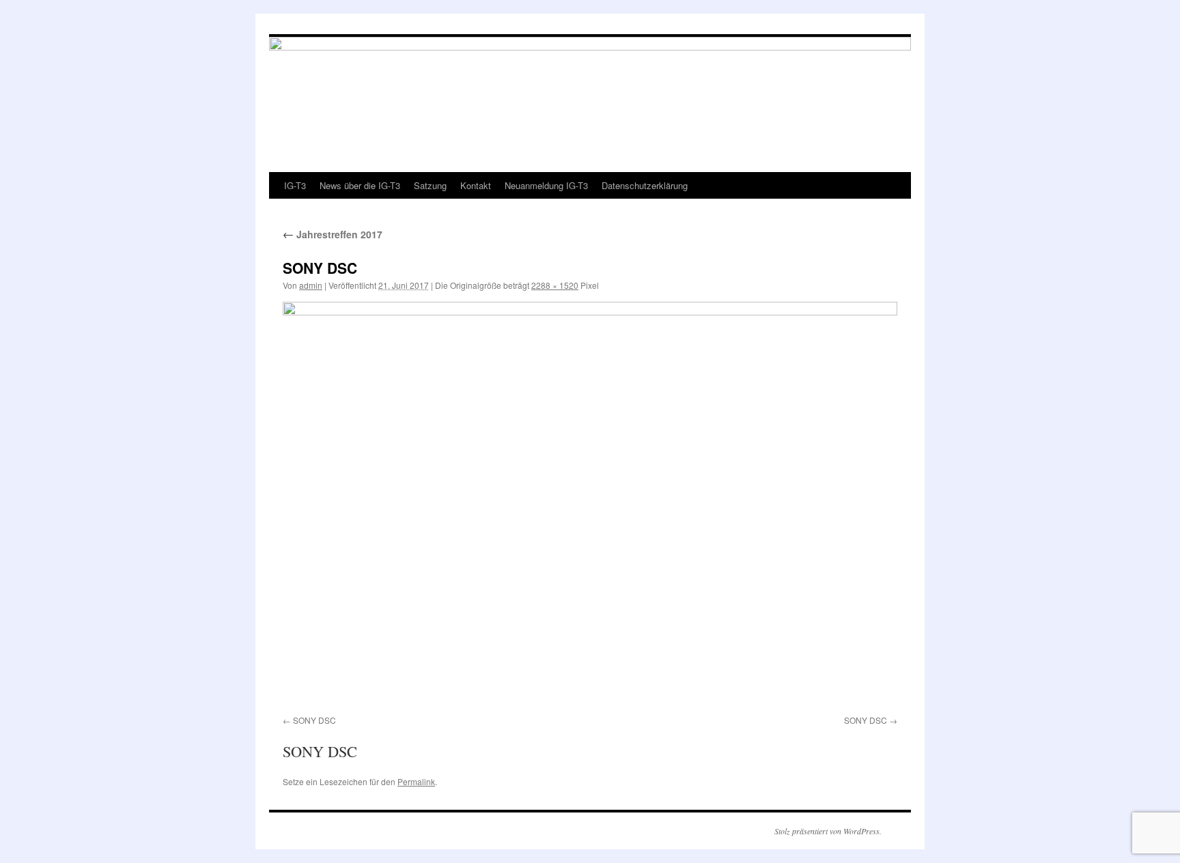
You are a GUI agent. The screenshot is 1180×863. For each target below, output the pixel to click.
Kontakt (475, 185)
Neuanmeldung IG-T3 (546, 185)
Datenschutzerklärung (645, 185)
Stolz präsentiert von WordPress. (828, 830)
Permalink (416, 781)
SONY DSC (314, 720)
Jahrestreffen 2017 (332, 234)
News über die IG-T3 (360, 185)
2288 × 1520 (554, 285)
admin (310, 285)
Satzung (430, 185)
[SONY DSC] (590, 506)
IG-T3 (295, 185)
